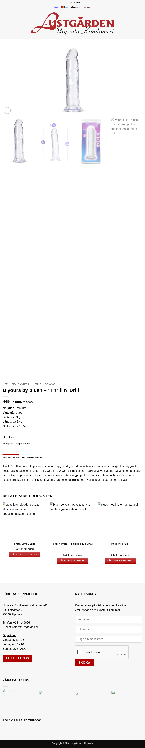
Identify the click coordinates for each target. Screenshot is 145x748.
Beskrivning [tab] (11, 457)
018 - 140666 (21, 622)
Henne (37, 384)
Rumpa (26, 443)
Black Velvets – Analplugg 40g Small (72, 543)
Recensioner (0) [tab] (32, 457)
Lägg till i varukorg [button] (25, 555)
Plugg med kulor (120, 543)
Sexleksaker (20, 384)
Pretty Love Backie (24, 543)
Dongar (50, 384)
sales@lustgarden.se (25, 627)
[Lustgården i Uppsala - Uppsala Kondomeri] (72, 24)
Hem (5, 384)
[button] (5, 23)
